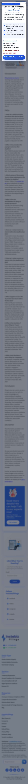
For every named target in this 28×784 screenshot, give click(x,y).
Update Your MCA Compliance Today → (14, 57)
